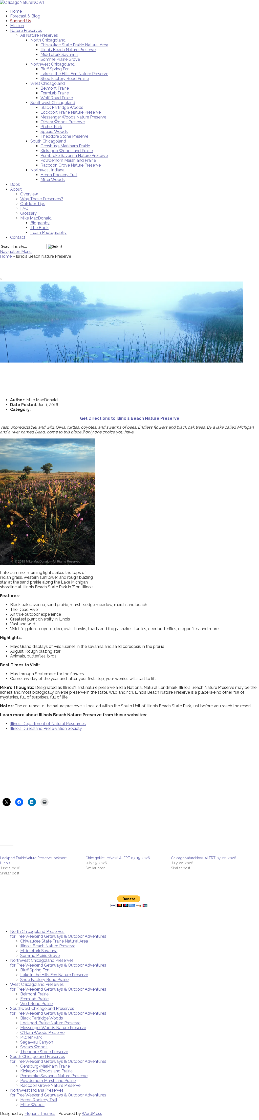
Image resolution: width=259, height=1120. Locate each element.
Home (16, 11)
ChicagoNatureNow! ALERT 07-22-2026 (203, 858)
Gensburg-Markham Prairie (65, 146)
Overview (29, 194)
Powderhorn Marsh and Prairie (68, 160)
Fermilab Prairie (54, 93)
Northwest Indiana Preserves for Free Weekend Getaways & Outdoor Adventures (58, 1092)
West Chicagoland (47, 83)
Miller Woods (52, 179)
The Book (39, 227)
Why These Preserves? (41, 198)
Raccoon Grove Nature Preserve (70, 165)
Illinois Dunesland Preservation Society (46, 728)
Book (15, 184)
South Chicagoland (48, 141)
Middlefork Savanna (59, 54)
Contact (17, 237)
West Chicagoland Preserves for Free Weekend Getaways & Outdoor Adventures (58, 987)
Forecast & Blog (25, 16)
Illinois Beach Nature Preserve (68, 49)
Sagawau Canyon (36, 1042)
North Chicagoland (48, 40)
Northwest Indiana (47, 170)
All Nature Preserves (39, 35)
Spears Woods (54, 131)
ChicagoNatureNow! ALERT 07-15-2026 (117, 858)
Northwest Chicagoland (52, 64)
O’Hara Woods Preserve (62, 121)
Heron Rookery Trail (58, 174)
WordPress (92, 1113)
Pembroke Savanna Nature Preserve (74, 155)
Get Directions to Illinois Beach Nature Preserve (129, 418)
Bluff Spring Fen (55, 69)
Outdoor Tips (32, 203)
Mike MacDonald (36, 218)
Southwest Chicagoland (52, 102)
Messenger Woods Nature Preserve (73, 117)
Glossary (28, 213)
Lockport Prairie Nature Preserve (70, 112)
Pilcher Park (51, 126)
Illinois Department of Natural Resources (48, 723)
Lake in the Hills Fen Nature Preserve (74, 73)
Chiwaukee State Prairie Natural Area (74, 45)
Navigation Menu (16, 251)
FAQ (24, 208)
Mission (17, 25)
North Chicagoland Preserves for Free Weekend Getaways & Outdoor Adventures (58, 934)
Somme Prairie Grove (60, 59)
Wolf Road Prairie (56, 97)
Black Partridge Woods (61, 107)
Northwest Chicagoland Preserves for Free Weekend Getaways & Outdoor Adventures (58, 963)
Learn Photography (48, 232)
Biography (40, 223)
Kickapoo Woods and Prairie (66, 150)
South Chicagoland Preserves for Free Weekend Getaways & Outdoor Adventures (58, 1059)
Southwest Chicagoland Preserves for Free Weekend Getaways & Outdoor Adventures (58, 1011)
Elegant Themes (40, 1113)
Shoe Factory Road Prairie (64, 78)
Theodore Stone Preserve (64, 136)
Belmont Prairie (54, 88)
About (16, 189)
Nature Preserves (26, 30)
